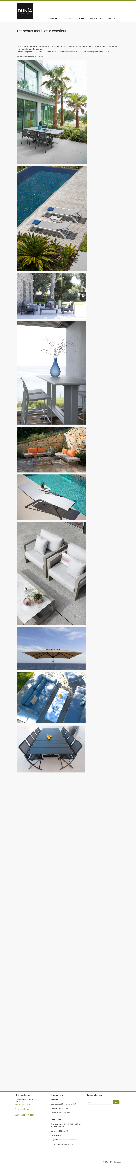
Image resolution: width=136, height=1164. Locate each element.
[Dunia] (25, 19)
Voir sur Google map (22, 1109)
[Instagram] (112, 3)
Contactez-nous (26, 1115)
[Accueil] (45, 18)
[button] (118, 1156)
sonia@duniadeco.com (23, 1104)
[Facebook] (107, 3)
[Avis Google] (116, 3)
